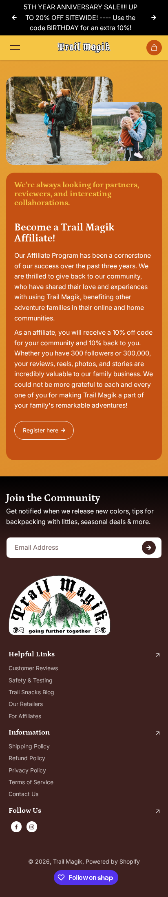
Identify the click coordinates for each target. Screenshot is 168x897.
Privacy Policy (27, 770)
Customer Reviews (33, 668)
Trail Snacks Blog (31, 692)
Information (29, 733)
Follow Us (25, 811)
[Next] (154, 17)
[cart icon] (154, 47)
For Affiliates (25, 716)
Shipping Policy (29, 746)
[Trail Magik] (84, 47)
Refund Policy (27, 757)
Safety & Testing (31, 680)
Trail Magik (67, 861)
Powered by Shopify (113, 861)
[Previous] (14, 17)
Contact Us (23, 793)
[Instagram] (32, 827)
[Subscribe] (149, 548)
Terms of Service (31, 782)
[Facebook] (16, 827)
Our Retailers (26, 703)
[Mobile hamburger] (15, 48)
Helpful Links (32, 654)
